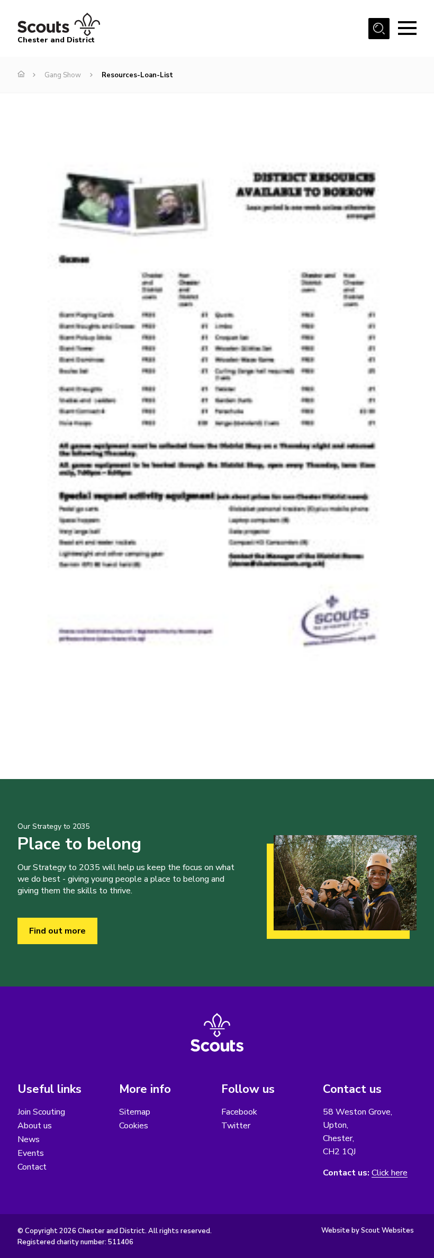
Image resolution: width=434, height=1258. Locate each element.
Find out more (57, 931)
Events (30, 1153)
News (28, 1139)
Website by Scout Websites (367, 1230)
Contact (32, 1167)
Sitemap (134, 1112)
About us (34, 1126)
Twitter (235, 1126)
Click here (390, 1173)
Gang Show (62, 75)
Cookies (133, 1126)
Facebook (239, 1112)
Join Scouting (41, 1112)
